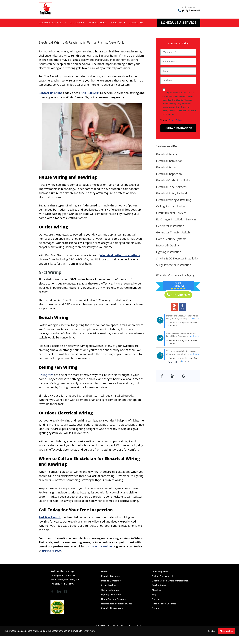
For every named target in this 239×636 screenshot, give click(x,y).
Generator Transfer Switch (173, 232)
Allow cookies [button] (226, 631)
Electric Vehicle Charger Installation (170, 580)
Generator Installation (170, 226)
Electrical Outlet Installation (173, 180)
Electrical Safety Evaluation (173, 193)
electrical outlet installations (120, 255)
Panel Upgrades (160, 571)
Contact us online (51, 93)
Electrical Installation (169, 161)
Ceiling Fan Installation (170, 206)
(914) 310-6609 (191, 10)
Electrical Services (51, 22)
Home (104, 571)
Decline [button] (211, 631)
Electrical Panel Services (171, 187)
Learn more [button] (89, 631)
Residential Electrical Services (116, 603)
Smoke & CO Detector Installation (177, 258)
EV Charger (77, 22)
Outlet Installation (110, 590)
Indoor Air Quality (167, 245)
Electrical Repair (166, 167)
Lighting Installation (168, 252)
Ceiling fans (46, 375)
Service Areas (97, 22)
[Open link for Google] (183, 376)
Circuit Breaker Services (171, 213)
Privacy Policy (175, 120)
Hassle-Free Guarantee (164, 603)
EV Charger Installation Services (176, 219)
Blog (154, 594)
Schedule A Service (178, 23)
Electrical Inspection (169, 174)
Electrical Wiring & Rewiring (173, 200)
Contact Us (136, 22)
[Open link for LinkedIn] (172, 376)
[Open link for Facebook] (162, 376)
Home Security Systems (171, 239)
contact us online (100, 546)
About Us (116, 22)
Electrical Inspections (112, 608)
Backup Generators (111, 580)
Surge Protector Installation (173, 265)
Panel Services (108, 585)
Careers (156, 599)
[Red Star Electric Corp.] (45, 9)
